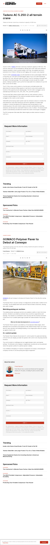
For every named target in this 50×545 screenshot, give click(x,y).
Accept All (44, 542)
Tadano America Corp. (14, 25)
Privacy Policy (5, 542)
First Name (9, 131)
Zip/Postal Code (9, 146)
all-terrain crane (15, 74)
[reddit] (27, 30)
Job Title (28, 141)
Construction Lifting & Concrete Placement (13, 11)
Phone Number (29, 136)
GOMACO (5, 298)
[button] (4, 4)
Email (7, 136)
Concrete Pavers (7, 235)
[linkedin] (22, 30)
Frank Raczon (6, 251)
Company (8, 141)
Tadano (13, 66)
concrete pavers (34, 322)
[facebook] (20, 30)
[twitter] (25, 30)
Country (8, 151)
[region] (25, 542)
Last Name (29, 131)
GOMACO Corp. (20, 251)
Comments (8, 157)
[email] (29, 30)
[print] (46, 30)
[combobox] (25, 153)
